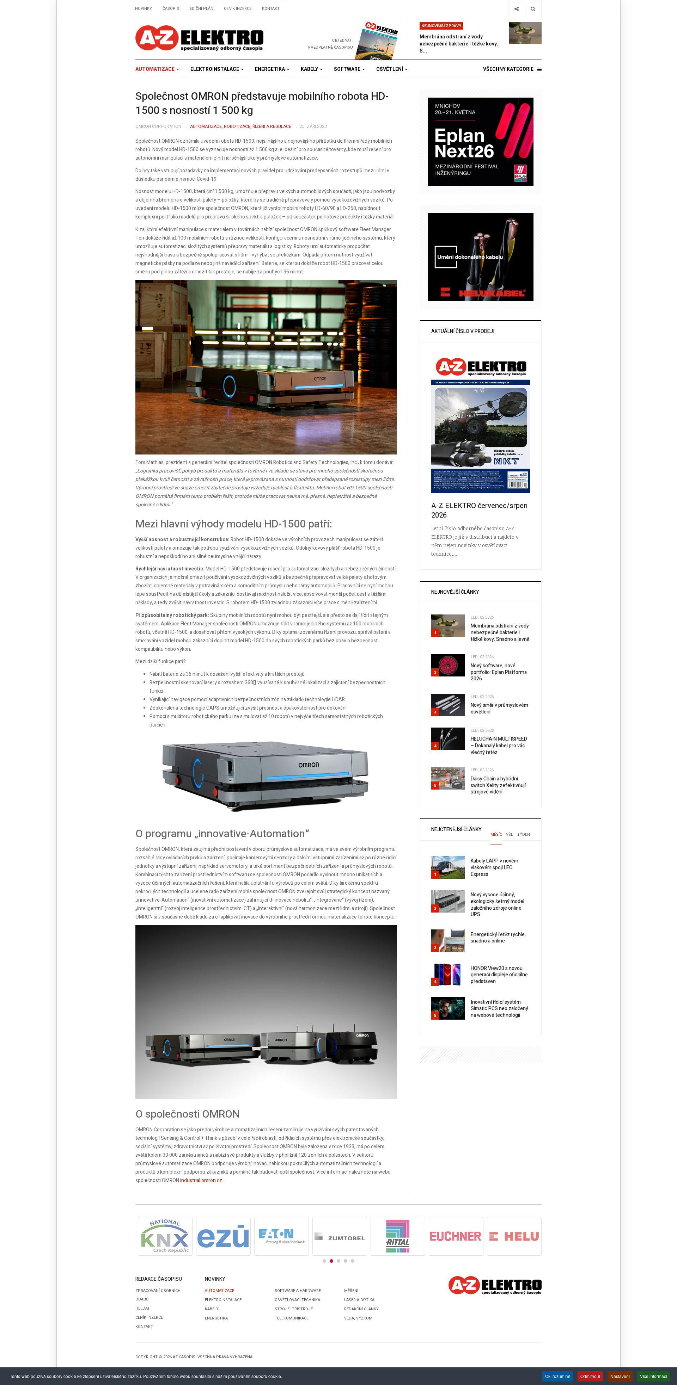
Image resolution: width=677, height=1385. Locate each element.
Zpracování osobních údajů (158, 1295)
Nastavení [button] (620, 1376)
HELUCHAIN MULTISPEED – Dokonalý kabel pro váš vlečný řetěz (499, 745)
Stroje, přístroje (294, 1309)
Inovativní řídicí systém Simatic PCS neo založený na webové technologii (499, 1008)
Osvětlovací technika (297, 1300)
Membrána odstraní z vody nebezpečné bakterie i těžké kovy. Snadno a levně (500, 632)
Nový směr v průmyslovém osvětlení (499, 708)
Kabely (310, 69)
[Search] (533, 8)
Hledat (142, 1308)
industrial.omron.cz (201, 1180)
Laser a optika (359, 1300)
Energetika (270, 69)
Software (347, 69)
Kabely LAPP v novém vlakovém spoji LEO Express (494, 867)
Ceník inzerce (237, 9)
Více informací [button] (653, 1376)
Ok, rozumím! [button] (557, 1376)
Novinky (143, 9)
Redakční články (361, 1309)
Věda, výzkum (358, 1318)
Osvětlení (390, 69)
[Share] (516, 8)
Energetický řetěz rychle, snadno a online (498, 938)
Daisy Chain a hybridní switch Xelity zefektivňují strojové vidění (498, 785)
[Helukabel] (480, 256)
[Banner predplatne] (341, 38)
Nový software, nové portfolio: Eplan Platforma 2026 (499, 672)
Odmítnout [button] (590, 1376)
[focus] (199, 38)
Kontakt (271, 9)
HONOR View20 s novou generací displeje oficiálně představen (499, 975)
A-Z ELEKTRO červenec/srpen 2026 (479, 510)
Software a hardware (298, 1291)
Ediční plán (201, 9)
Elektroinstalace (215, 69)
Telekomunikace (292, 1318)
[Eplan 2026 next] (480, 141)
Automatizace (155, 69)
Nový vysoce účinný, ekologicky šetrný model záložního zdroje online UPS (497, 904)
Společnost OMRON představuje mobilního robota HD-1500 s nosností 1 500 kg (262, 103)
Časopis (171, 9)
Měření (351, 1291)
